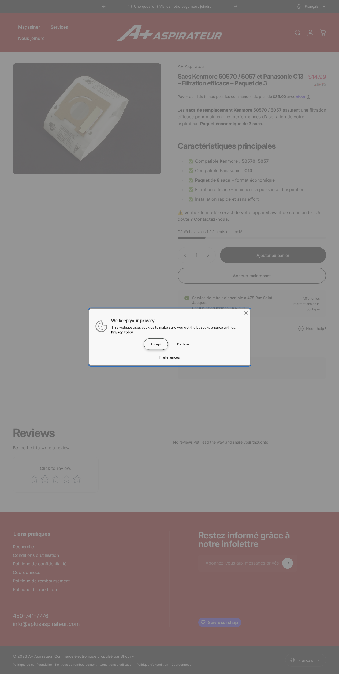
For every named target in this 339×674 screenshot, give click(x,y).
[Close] (246, 312)
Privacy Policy (122, 331)
